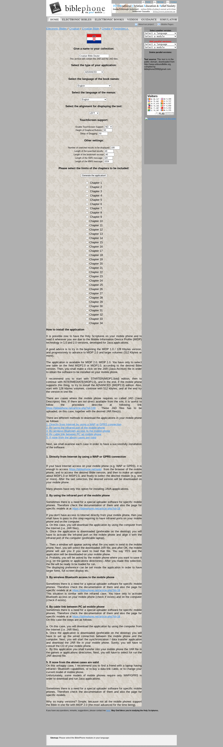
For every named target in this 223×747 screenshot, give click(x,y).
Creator (106, 28)
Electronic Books (109, 19)
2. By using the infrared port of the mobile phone (75, 427)
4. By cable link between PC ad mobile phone (73, 434)
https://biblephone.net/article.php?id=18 (96, 508)
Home (148, 2)
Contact (174, 2)
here (108, 710)
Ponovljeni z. (121, 28)
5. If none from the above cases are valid (71, 437)
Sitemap (160, 2)
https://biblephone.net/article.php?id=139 (71, 408)
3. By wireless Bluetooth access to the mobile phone (78, 431)
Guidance (149, 19)
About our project (146, 24)
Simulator (168, 19)
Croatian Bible (90, 28)
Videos (132, 19)
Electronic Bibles (77, 19)
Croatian (74, 28)
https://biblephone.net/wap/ (85, 469)
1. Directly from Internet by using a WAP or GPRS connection (83, 424)
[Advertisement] (160, 82)
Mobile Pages (167, 24)
